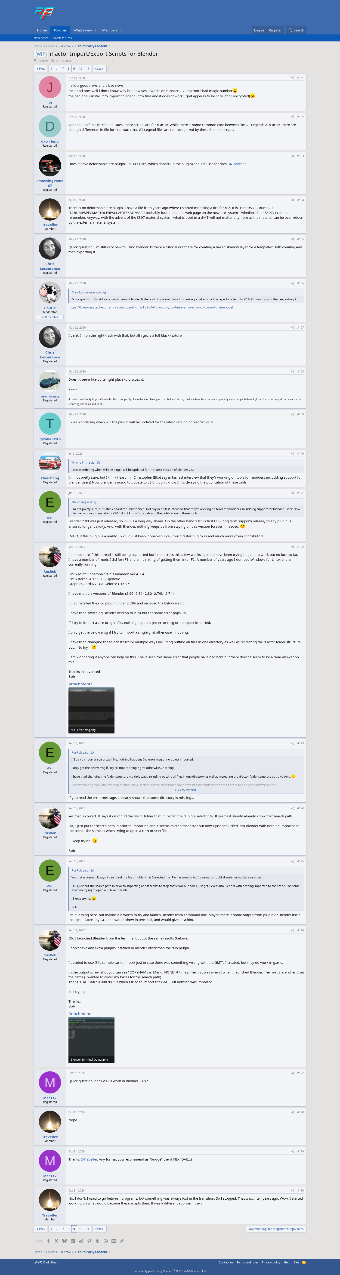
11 (87, 68)
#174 (300, 808)
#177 (300, 1073)
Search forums (62, 38)
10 (80, 68)
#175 (300, 861)
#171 (300, 493)
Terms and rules (247, 1262)
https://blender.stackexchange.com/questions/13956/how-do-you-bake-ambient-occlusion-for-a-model (150, 307)
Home (42, 30)
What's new (83, 30)
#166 (300, 283)
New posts (41, 38)
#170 (300, 454)
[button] (95, 30)
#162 (300, 117)
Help (287, 1262)
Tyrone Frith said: (83, 462)
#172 (300, 547)
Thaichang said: (82, 502)
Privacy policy (271, 1262)
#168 (300, 371)
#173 (300, 743)
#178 (300, 1112)
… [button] (57, 68)
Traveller (43, 61)
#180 (300, 1190)
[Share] (293, 78)
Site (296, 1262)
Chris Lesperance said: (86, 292)
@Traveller (237, 163)
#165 (300, 239)
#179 (300, 1151)
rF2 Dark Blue (46, 1262)
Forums (60, 30)
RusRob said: (80, 752)
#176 (300, 930)
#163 (300, 156)
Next (97, 68)
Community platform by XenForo (170, 1271)
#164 (300, 200)
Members (109, 30)
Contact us (226, 1262)
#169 (300, 414)
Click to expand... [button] (186, 790)
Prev (42, 68)
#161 (300, 78)
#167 (300, 328)
